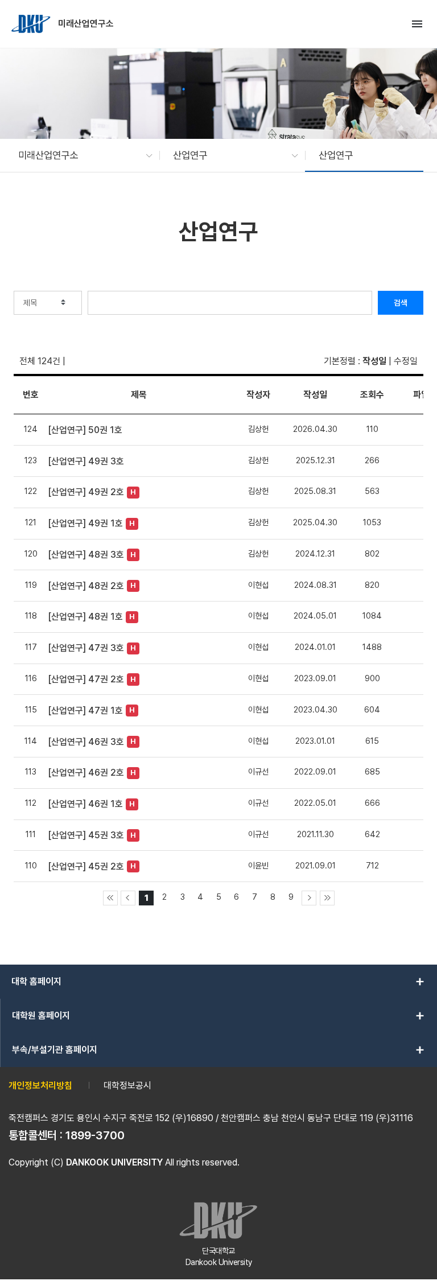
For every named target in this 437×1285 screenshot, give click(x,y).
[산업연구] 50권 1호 (85, 430)
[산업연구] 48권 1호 (85, 616)
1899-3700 (95, 1135)
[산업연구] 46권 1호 (85, 803)
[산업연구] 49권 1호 (85, 523)
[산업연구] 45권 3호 (86, 835)
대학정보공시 (127, 1085)
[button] (80, 155)
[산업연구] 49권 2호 (86, 492)
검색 (400, 302)
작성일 (374, 361)
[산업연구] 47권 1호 (85, 710)
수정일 (406, 361)
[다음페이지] (309, 898)
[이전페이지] (128, 898)
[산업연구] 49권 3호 (86, 461)
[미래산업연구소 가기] (31, 24)
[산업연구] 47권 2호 (86, 679)
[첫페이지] (110, 898)
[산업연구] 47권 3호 (86, 647)
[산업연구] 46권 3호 (86, 741)
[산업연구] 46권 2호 (86, 772)
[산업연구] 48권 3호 (86, 554)
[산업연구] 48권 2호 (86, 585)
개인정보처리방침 (40, 1085)
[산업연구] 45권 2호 (86, 866)
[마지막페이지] (327, 898)
